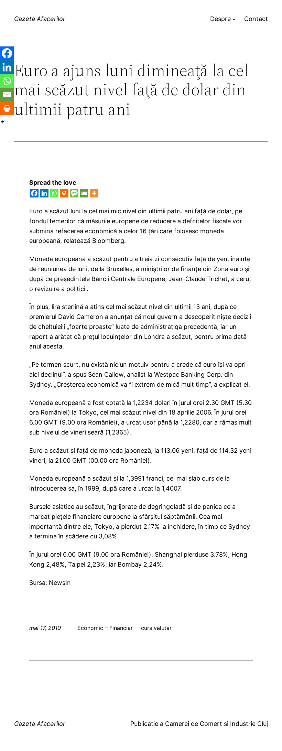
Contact (256, 18)
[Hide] (3, 122)
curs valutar (156, 627)
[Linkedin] (44, 193)
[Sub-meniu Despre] (234, 19)
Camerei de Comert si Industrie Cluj (216, 723)
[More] (94, 193)
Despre (220, 18)
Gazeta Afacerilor (39, 18)
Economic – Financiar (105, 627)
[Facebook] (34, 193)
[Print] (64, 193)
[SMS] (74, 193)
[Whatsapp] (54, 193)
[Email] (84, 193)
